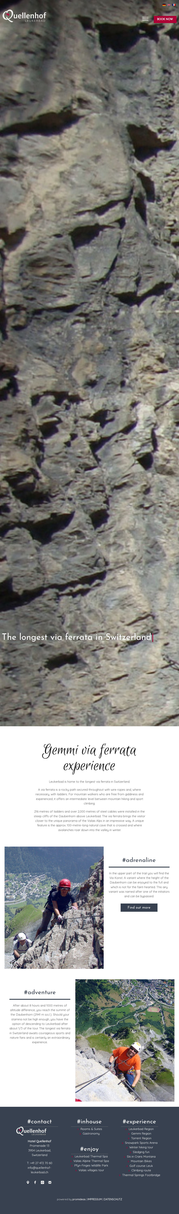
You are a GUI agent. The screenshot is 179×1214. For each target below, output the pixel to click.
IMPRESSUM (95, 1199)
